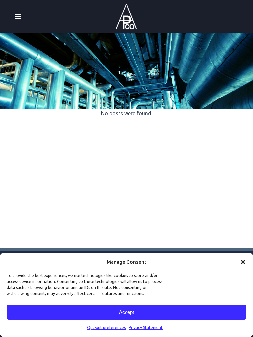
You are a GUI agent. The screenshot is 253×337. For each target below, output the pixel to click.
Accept (126, 312)
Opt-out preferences (106, 327)
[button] (243, 262)
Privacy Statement (146, 327)
